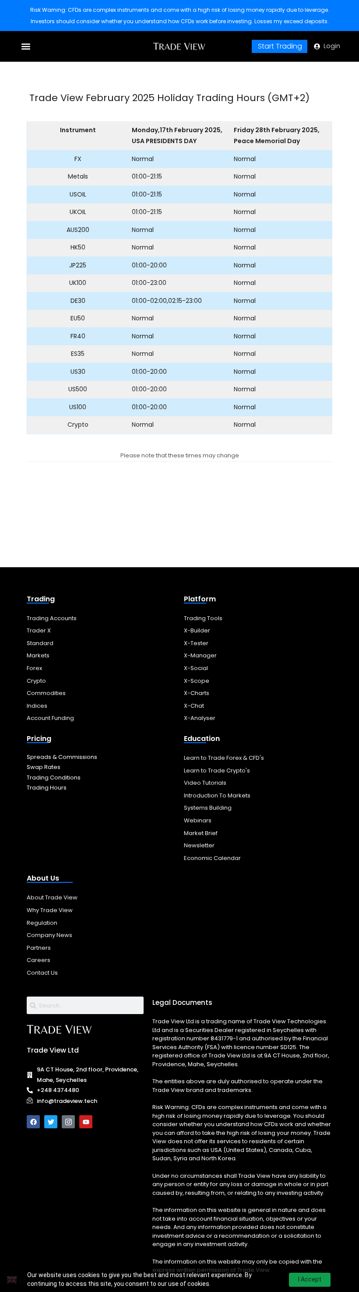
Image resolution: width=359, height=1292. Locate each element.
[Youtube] (85, 1121)
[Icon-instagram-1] (68, 1121)
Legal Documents (182, 1002)
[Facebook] (33, 1121)
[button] (26, 46)
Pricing (39, 739)
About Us (43, 878)
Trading (41, 599)
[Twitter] (50, 1121)
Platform (200, 599)
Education (202, 739)
